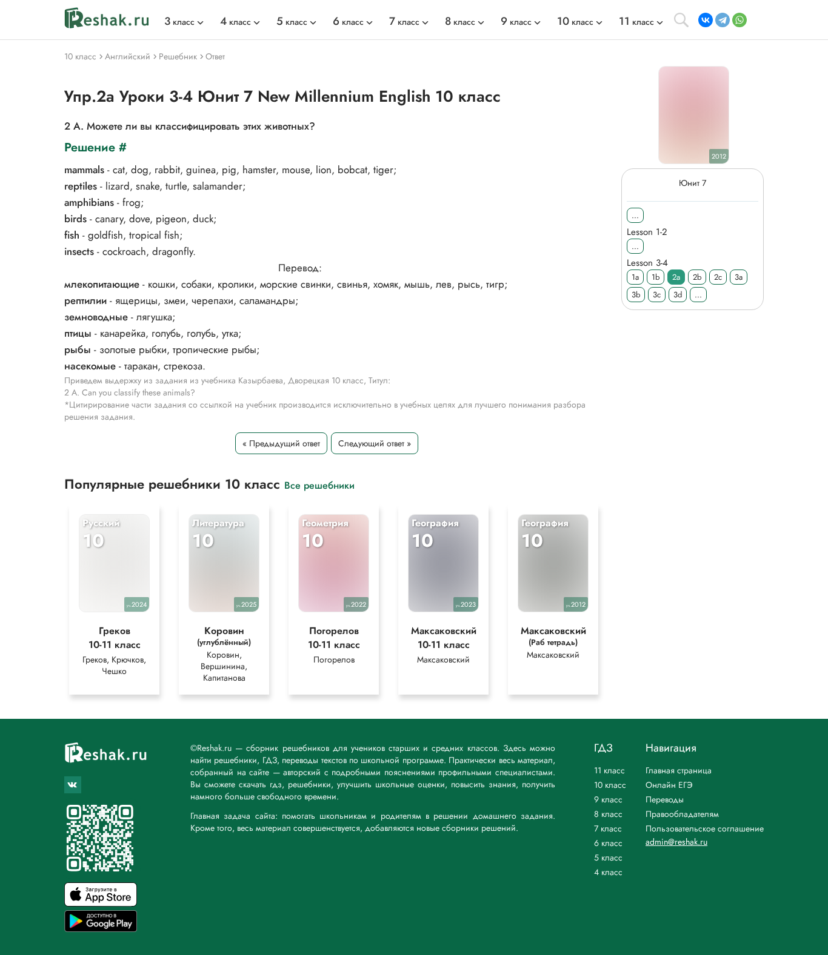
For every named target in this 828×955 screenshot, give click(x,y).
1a (635, 277)
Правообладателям (682, 814)
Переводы (665, 799)
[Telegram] (722, 20)
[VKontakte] (705, 20)
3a (739, 277)
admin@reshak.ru (676, 842)
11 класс (609, 770)
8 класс (608, 814)
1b (655, 277)
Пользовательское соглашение (705, 828)
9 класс (608, 799)
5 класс (608, 857)
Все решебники (319, 484)
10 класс (610, 785)
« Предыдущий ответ (281, 443)
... (635, 215)
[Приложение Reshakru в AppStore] (100, 903)
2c (718, 277)
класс (179, 22)
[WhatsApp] (739, 20)
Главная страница (679, 770)
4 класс (608, 872)
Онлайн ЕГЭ (669, 785)
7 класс (608, 828)
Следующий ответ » (374, 443)
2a (676, 277)
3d (677, 294)
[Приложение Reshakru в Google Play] (100, 929)
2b (697, 277)
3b (636, 294)
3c (657, 294)
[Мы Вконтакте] (72, 784)
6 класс (608, 843)
